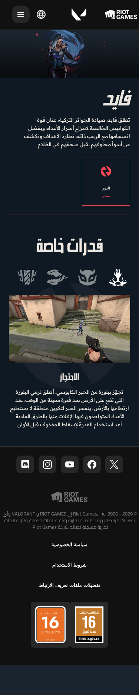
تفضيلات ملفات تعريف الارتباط (69, 585)
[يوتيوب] (69, 464)
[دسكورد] (25, 464)
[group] (72, 277)
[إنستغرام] (47, 464)
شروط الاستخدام (69, 565)
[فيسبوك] (91, 464)
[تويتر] (114, 464)
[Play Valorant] (79, 14)
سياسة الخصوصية (69, 544)
